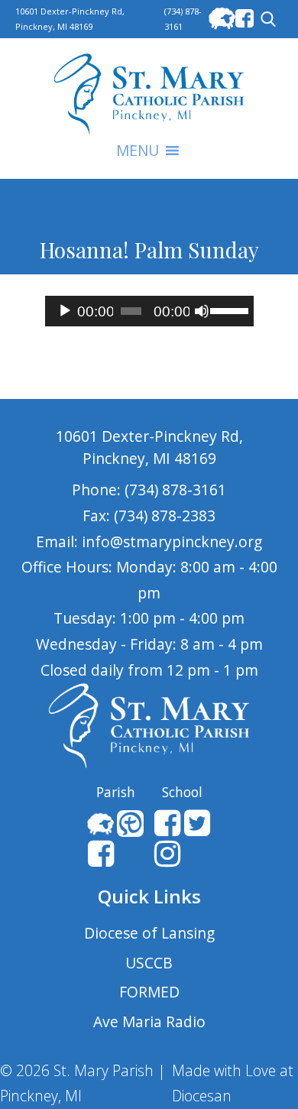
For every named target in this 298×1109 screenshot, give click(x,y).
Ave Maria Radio (149, 1021)
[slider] (228, 309)
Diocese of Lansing (149, 933)
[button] (137, 150)
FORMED (149, 991)
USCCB (149, 962)
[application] (149, 311)
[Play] (65, 311)
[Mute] (201, 311)
